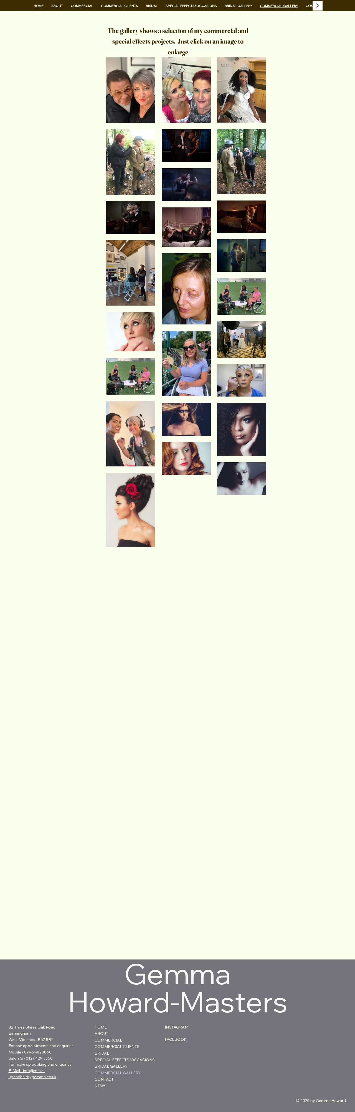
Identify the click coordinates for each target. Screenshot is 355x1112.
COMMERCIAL (108, 1040)
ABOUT (101, 1033)
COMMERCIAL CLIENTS (117, 1046)
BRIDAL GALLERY (111, 1066)
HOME (101, 1027)
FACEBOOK (176, 1039)
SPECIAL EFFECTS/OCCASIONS (125, 1059)
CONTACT (104, 1079)
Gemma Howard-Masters (177, 987)
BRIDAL (102, 1053)
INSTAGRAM (176, 1027)
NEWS (100, 1085)
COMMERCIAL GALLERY (118, 1072)
